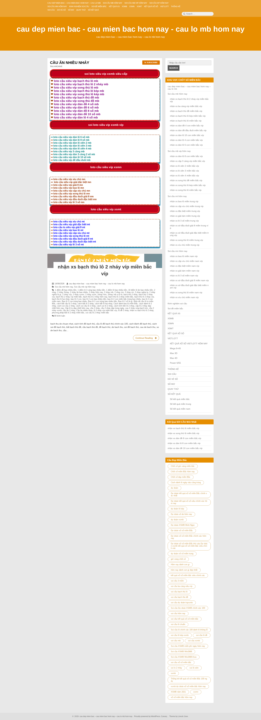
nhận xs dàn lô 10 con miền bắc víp (187, 135)
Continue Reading (146, 339)
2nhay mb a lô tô (115, 294)
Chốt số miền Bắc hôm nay (183, 471)
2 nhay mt (129, 292)
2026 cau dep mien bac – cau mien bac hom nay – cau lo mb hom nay (103, 716)
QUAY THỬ (173, 389)
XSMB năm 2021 (178, 692)
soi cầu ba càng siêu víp (181, 586)
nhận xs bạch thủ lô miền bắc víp (185, 120)
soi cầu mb (175, 640)
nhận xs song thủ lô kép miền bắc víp (188, 185)
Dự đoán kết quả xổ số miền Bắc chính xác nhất (189, 494)
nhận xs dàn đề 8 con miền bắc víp (184, 438)
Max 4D (173, 358)
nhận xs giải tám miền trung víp (185, 216)
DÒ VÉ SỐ (173, 379)
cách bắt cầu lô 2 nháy (66, 303)
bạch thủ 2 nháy (130, 294)
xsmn (195, 692)
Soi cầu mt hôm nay (177, 196)
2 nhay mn (119, 292)
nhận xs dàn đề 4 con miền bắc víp (186, 125)
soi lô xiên (194, 668)
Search (173, 68)
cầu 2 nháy (95, 308)
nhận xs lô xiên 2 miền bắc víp (184, 166)
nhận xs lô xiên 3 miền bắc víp (184, 171)
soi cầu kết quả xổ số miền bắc (184, 619)
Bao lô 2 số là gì (125, 301)
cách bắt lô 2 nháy (86, 303)
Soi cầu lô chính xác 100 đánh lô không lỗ (189, 630)
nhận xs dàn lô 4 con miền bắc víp (186, 140)
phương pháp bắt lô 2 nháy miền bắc (68, 313)
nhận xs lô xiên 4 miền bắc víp (184, 175)
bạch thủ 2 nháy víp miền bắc (69, 297)
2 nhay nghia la (141, 292)
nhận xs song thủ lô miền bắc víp (185, 190)
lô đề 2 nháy (123, 310)
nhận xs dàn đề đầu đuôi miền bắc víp (188, 130)
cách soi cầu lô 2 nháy (86, 306)
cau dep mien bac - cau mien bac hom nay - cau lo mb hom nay (131, 29)
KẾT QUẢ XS (174, 313)
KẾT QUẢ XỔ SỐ (176, 333)
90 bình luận (59, 316)
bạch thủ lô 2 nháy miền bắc (120, 297)
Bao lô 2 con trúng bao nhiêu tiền (102, 301)
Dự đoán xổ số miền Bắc (182, 530)
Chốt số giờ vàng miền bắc (183, 466)
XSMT (171, 328)
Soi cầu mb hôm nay (64, 287)
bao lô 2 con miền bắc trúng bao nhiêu (124, 299)
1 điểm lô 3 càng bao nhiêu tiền (91, 290)
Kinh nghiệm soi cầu (177, 303)
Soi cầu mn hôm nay (177, 251)
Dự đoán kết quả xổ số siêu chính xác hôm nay (189, 502)
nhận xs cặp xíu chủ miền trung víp (186, 206)
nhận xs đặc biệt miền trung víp (185, 211)
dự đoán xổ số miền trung (182, 553)
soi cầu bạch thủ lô (179, 592)
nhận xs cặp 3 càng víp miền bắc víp (187, 161)
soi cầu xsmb (194, 640)
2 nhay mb (108, 292)
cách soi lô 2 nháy (105, 306)
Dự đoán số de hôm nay (181, 514)
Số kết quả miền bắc (180, 399)
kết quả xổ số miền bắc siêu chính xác (188, 575)
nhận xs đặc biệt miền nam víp (184, 266)
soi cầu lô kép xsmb (179, 635)
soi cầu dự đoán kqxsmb (182, 602)
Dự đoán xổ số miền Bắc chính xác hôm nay (188, 537)
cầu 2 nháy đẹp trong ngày (112, 308)
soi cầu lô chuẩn (178, 624)
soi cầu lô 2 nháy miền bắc (97, 313)
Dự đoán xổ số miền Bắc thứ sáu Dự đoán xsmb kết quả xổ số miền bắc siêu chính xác (189, 545)
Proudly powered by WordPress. (147, 716)
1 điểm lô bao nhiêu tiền (116, 290)
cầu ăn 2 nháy (69, 310)
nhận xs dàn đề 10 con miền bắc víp (185, 448)
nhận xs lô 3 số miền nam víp (184, 275)
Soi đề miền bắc (175, 308)
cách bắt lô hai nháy (103, 303)
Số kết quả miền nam (180, 409)
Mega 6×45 (175, 348)
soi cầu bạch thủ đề (179, 597)
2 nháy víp (67, 294)
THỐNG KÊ (173, 369)
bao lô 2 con (76, 299)
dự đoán (174, 488)
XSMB (171, 318)
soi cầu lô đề (201, 635)
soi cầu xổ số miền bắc (181, 662)
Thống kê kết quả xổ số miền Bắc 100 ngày (189, 680)
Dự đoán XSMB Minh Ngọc (183, 525)
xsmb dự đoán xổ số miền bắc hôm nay (188, 686)
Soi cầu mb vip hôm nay (84, 287)
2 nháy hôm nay (96, 292)
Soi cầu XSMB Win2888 (181, 651)
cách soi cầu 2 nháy (66, 306)
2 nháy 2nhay (63, 292)
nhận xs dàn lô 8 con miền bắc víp (186, 156)
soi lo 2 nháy (176, 668)
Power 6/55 (175, 363)
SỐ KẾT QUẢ (174, 394)
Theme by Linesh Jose (179, 716)
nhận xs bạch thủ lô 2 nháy (141, 310)
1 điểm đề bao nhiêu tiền (65, 290)
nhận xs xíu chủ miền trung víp (184, 245)
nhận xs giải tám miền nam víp (184, 271)
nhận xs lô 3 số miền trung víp (184, 221)
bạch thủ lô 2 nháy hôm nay (95, 297)
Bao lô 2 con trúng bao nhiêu (74, 301)
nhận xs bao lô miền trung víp (184, 201)
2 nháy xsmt (90, 294)
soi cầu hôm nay (178, 613)
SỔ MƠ (171, 384)
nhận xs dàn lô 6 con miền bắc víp (186, 145)
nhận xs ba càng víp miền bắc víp (186, 106)
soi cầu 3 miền (177, 581)
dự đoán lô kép (177, 509)
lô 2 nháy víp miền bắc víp (105, 310)
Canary (164, 716)
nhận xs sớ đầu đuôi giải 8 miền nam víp (189, 280)
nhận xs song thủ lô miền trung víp (186, 240)
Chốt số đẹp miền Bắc (180, 477)
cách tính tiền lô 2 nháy (124, 306)
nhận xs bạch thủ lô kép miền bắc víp (188, 116)
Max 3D (173, 353)
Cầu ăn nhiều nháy (84, 310)
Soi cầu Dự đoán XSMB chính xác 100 (188, 608)
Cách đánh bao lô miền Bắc (126, 303)
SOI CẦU (172, 374)
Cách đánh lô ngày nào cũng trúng (186, 482)
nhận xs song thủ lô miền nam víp (186, 292)
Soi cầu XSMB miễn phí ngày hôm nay (188, 646)
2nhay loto (101, 294)
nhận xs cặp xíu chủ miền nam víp (186, 261)
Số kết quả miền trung (180, 404)
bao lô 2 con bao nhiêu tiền (94, 299)
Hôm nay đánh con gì (180, 564)
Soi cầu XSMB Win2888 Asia (183, 657)
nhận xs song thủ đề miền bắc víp (186, 180)
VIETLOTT (173, 338)
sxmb (173, 673)
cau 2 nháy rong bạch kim (136, 308)
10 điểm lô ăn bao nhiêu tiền (140, 290)
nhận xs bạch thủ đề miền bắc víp (186, 111)
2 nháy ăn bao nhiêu (79, 292)
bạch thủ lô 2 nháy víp (144, 297)
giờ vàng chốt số (178, 559)
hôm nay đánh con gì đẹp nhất (184, 570)
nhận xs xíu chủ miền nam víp (184, 297)
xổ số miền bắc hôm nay (181, 697)
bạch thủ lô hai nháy (60, 299)
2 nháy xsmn (78, 294)
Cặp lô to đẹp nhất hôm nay (77, 308)
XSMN (171, 323)
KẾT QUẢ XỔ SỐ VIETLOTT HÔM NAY (189, 343)
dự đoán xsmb (177, 519)
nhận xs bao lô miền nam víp (184, 256)
